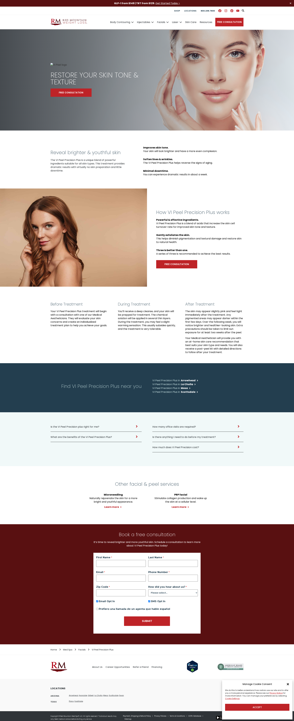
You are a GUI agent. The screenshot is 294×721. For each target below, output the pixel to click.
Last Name (155, 557)
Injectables (143, 22)
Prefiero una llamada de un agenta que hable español (134, 609)
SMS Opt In (158, 601)
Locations (190, 10)
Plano (71, 701)
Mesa (105, 695)
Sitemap (127, 719)
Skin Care (190, 22)
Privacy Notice (276, 693)
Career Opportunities (118, 667)
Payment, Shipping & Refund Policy (137, 716)
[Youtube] (237, 10)
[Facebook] (219, 10)
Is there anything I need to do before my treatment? (184, 437)
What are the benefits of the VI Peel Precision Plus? (81, 437)
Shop (177, 10)
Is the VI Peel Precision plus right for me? (75, 427)
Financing (157, 667)
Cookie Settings (232, 698)
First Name (103, 557)
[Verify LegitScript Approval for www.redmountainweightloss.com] (192, 671)
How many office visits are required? (174, 427)
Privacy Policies (160, 716)
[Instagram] (225, 10)
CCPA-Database (194, 716)
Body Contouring (120, 22)
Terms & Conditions (177, 716)
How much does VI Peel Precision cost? (175, 447)
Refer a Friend (141, 667)
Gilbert (91, 695)
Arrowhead (73, 695)
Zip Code (102, 586)
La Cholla (98, 695)
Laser (175, 22)
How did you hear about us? (166, 586)
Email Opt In (107, 601)
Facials (161, 22)
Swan (121, 695)
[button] (287, 684)
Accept (257, 707)
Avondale (83, 695)
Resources (206, 22)
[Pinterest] (231, 10)
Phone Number (158, 572)
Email (99, 572)
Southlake (78, 701)
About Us (97, 667)
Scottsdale (113, 695)
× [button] (290, 3)
